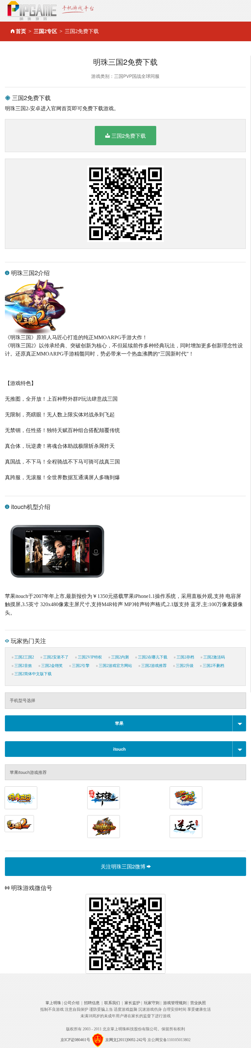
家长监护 (132, 1003)
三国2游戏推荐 (153, 665)
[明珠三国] (21, 798)
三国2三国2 (23, 657)
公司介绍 (71, 1003)
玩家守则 (151, 1003)
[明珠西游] (186, 798)
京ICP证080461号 (75, 1040)
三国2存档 (185, 657)
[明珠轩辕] (104, 798)
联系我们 (112, 1003)
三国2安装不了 (55, 657)
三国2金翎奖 (51, 665)
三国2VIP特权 (89, 657)
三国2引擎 (80, 665)
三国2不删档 (213, 665)
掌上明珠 (53, 1003)
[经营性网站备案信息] (97, 1040)
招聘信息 (92, 1003)
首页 (21, 31)
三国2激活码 (213, 657)
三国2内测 (119, 657)
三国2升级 (184, 665)
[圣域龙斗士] (104, 826)
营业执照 (198, 1003)
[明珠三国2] (19, 823)
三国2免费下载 (128, 135)
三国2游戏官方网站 (115, 665)
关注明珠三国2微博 (124, 866)
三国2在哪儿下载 (152, 657)
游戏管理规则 (175, 1003)
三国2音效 (22, 665)
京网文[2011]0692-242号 (125, 1040)
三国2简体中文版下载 (32, 674)
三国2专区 (45, 31)
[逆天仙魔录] (186, 826)
